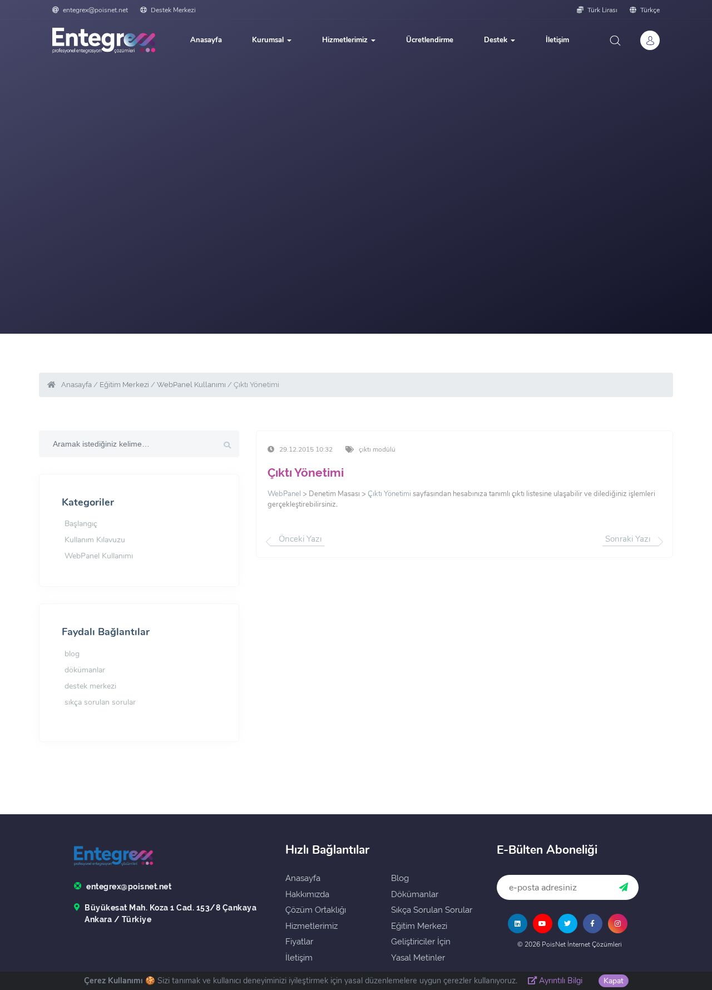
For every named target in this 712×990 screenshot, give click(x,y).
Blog (400, 878)
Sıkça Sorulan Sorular (431, 910)
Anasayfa (206, 40)
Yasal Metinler (418, 958)
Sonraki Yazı (627, 538)
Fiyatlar (299, 942)
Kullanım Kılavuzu (95, 539)
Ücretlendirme (429, 40)
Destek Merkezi (172, 10)
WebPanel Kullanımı (191, 384)
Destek (497, 40)
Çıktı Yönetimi (306, 472)
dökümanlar (85, 670)
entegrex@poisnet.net (95, 10)
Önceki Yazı (300, 538)
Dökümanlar (414, 894)
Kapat (614, 981)
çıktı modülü (377, 449)
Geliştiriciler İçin (421, 942)
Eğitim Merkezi (124, 384)
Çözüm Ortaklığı (315, 910)
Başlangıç (81, 523)
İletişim (557, 40)
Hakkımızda (307, 894)
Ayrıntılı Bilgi (559, 980)
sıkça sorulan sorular (100, 702)
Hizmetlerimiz (346, 40)
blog (72, 654)
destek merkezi (90, 686)
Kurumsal (269, 40)
